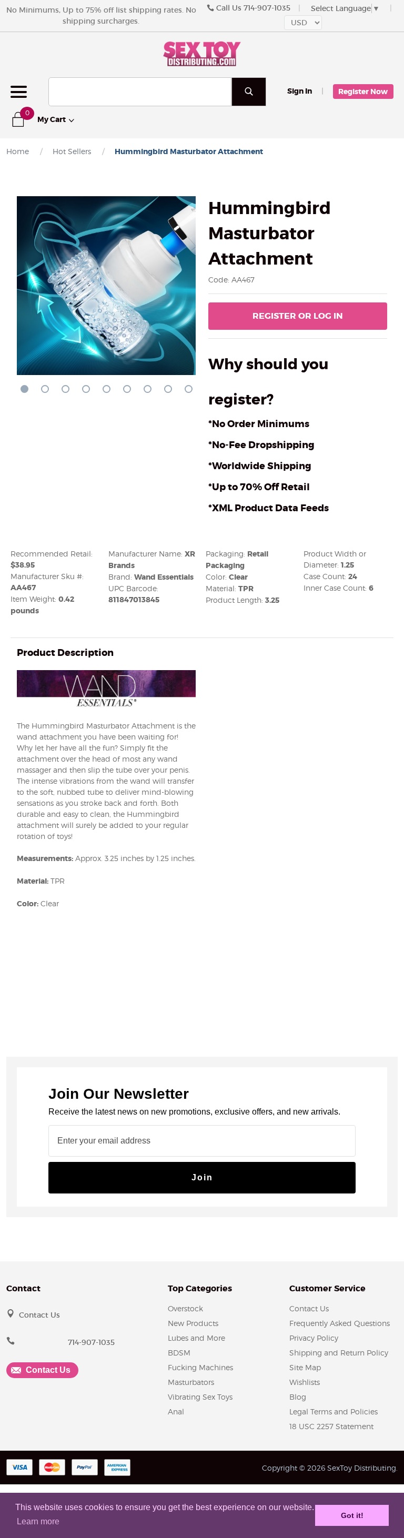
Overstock (185, 1308)
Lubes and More (196, 1337)
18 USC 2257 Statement (331, 1426)
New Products (193, 1323)
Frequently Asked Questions (339, 1323)
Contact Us (39, 1315)
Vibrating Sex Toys (200, 1396)
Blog (297, 1396)
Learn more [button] (38, 1521)
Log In (297, 315)
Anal (176, 1411)
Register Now (363, 91)
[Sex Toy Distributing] (202, 52)
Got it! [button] (352, 1515)
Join (202, 1177)
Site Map (305, 1367)
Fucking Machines (200, 1367)
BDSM (179, 1352)
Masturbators (191, 1382)
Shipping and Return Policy (338, 1352)
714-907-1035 (267, 8)
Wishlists (304, 1382)
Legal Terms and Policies (333, 1411)
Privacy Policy (313, 1337)
